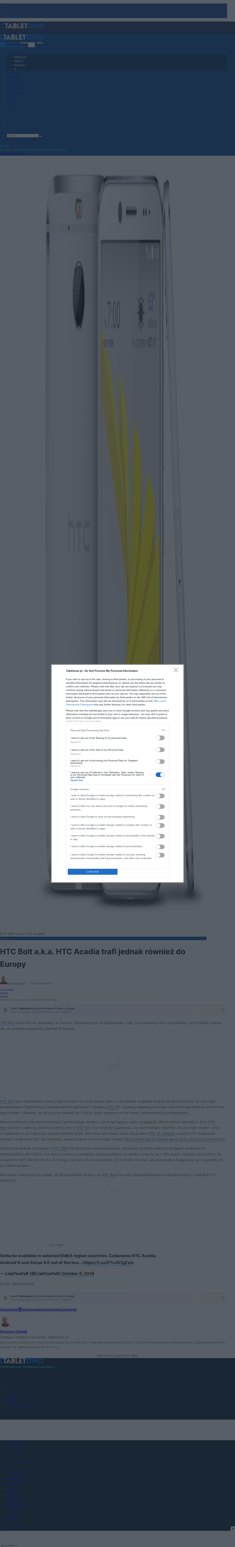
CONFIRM (92, 872)
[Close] (177, 671)
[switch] (160, 738)
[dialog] (117, 773)
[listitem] (117, 730)
